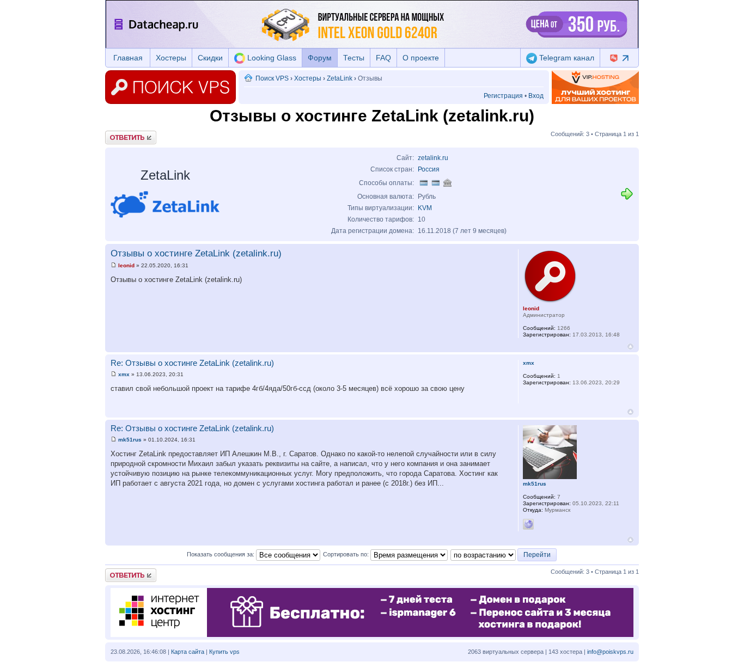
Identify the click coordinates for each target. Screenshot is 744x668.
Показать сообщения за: (221, 554)
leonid (126, 265)
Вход (536, 96)
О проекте (421, 57)
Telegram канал (565, 57)
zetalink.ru (433, 158)
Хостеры (171, 57)
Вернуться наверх (630, 347)
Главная (128, 57)
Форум (320, 57)
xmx (124, 374)
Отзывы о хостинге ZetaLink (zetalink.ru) (196, 253)
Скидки (210, 57)
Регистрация (503, 96)
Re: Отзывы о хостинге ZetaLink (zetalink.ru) (192, 362)
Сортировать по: (346, 554)
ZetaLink (339, 78)
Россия (429, 169)
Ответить (118, 134)
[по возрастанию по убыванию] (504, 554)
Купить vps (224, 651)
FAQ (383, 57)
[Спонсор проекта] (595, 87)
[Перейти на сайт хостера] (626, 198)
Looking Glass (270, 57)
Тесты (353, 57)
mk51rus (130, 440)
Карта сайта (187, 651)
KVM (425, 208)
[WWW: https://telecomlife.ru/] (528, 524)
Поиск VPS (272, 78)
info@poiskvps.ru (610, 651)
